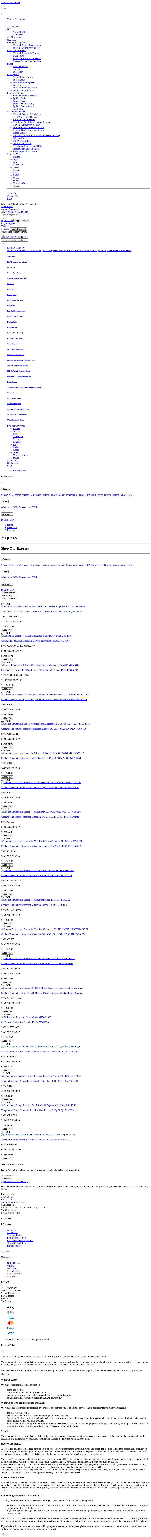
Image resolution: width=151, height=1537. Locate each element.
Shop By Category (15, 248)
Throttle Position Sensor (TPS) (27, 146)
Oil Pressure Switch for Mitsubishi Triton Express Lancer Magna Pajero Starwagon (40, 1051)
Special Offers (13, 1271)
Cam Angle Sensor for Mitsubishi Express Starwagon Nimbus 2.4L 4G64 (35, 640)
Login (4, 223)
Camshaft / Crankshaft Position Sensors (31, 122)
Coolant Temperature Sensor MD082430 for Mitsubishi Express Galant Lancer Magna (41, 993)
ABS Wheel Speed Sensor (25, 117)
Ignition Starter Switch (23, 106)
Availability (7, 514)
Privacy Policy (14, 1246)
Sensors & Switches (10, 495)
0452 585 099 (7, 1197)
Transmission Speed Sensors (26, 148)
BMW (16, 175)
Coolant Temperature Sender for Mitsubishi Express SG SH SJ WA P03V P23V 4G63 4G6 (43, 729)
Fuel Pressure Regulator (24, 82)
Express (10, 530)
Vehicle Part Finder (16, 19)
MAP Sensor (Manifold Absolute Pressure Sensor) (36, 135)
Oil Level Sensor (21, 138)
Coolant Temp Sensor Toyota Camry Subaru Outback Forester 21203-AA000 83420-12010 (44, 699)
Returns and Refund (16, 1238)
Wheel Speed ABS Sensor (25, 151)
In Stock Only (7, 520)
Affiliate (11, 1276)
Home (10, 525)
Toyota (16, 159)
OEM (34, 507)
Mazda (16, 178)
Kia (14, 172)
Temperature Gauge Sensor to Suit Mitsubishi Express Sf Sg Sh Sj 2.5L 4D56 (37, 1110)
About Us (11, 193)
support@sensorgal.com (12, 209)
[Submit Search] (2, 243)
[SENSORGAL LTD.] (14, 212)
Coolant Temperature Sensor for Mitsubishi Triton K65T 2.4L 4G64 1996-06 (37, 963)
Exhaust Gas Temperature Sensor (28, 130)
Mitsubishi (18, 164)
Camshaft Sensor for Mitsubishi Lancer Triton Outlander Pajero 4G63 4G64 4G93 (39, 670)
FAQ (9, 199)
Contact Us (12, 196)
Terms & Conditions (16, 1243)
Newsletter (12, 1268)
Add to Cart (7, 630)
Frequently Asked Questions (20, 1240)
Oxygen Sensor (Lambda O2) (27, 61)
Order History (13, 1263)
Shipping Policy (14, 1235)
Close (4, 1534)
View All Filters (20, 66)
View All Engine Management (27, 45)
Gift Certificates (14, 1273)
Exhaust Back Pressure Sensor (27, 58)
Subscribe (6, 1179)
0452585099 (7, 206)
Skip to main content (10, 2)
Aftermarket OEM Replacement (16, 507)
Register (11, 223)
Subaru (16, 180)
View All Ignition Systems (25, 95)
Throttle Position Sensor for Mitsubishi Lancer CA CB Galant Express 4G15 (37, 1139)
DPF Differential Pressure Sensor (28, 127)
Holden (16, 156)
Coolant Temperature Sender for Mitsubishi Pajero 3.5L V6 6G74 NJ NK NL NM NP (41, 758)
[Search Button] (2, 218)
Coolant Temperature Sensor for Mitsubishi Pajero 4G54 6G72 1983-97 (34, 905)
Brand (4, 501)
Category (6, 489)
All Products (13, 26)
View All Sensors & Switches (27, 114)
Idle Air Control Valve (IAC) (26, 48)
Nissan (16, 167)
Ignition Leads (19, 101)
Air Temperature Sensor (24, 119)
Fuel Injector (19, 79)
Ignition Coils (19, 98)
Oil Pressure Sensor (22, 141)
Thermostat (18, 34)
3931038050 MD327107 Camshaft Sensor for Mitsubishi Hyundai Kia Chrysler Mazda (42, 611)
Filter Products (8, 593)
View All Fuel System (23, 77)
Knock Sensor (19, 133)
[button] (9, 29)
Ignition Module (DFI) (23, 103)
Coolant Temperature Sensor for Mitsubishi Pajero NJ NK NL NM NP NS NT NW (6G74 (43, 934)
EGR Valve (18, 56)
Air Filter (17, 69)
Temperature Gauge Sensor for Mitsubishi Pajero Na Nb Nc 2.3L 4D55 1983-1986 (39, 1081)
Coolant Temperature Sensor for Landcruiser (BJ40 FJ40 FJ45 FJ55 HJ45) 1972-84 (40, 787)
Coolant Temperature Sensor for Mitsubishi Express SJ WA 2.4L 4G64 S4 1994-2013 (41, 846)
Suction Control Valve (23, 90)
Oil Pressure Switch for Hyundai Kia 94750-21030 (25, 1022)
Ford (15, 162)
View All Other (20, 32)
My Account (7, 220)
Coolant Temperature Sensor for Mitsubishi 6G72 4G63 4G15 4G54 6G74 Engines (40, 817)
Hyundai (17, 170)
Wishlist (5, 226)
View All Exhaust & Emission (27, 53)
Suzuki (16, 186)
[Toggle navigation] (2, 235)
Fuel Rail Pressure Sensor (25, 87)
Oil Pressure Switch (22, 143)
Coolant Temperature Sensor (26, 125)
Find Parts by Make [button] (16, 426)
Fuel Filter (18, 71)
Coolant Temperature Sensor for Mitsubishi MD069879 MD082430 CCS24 (36, 875)
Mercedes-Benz (20, 183)
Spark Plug (18, 109)
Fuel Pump (18, 85)
